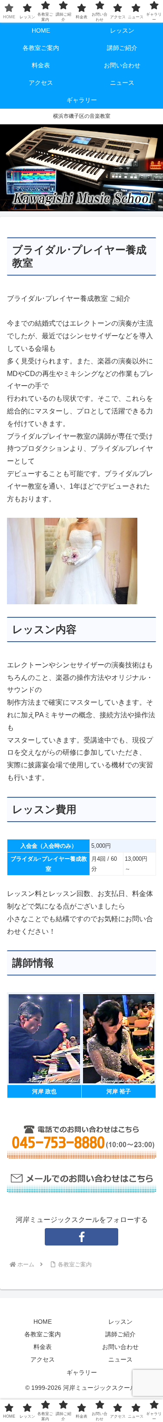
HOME (42, 1321)
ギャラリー (82, 1372)
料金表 (42, 1346)
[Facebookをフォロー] (82, 1236)
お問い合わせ (120, 1346)
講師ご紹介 (120, 1334)
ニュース (120, 1359)
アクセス (42, 1359)
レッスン (120, 1321)
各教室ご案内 (42, 1334)
